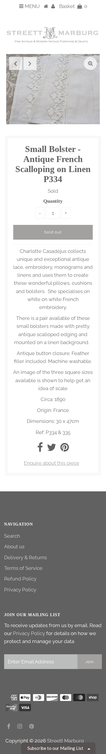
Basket (73, 6)
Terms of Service (23, 568)
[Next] (30, 63)
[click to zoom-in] (90, 63)
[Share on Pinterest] (64, 449)
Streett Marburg (65, 741)
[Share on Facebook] (40, 449)
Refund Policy (20, 579)
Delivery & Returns (25, 557)
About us (14, 546)
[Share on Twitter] (51, 449)
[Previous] (15, 63)
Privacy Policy (20, 590)
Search (12, 536)
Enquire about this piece (51, 463)
